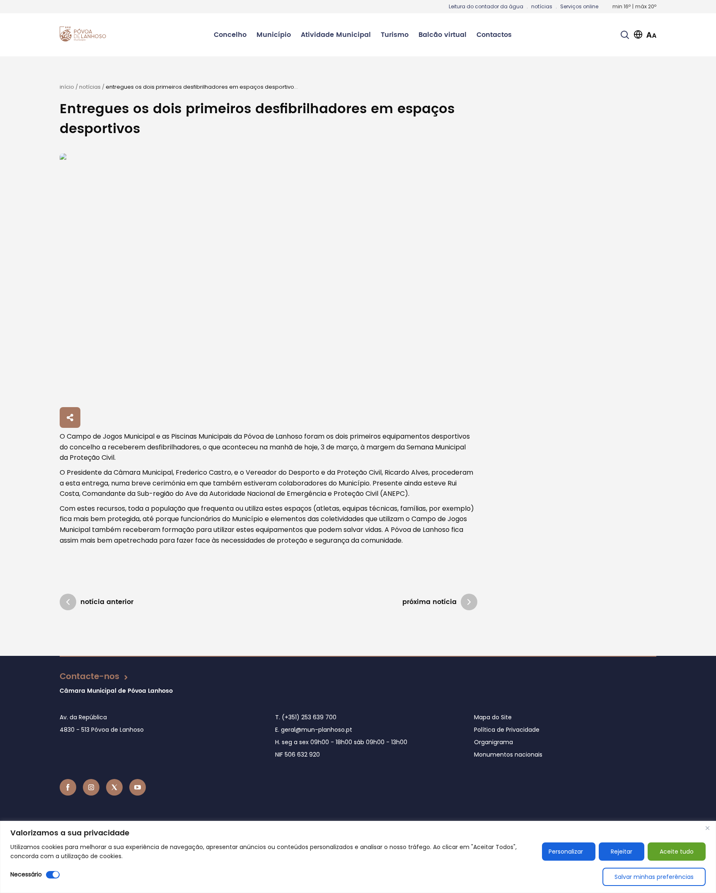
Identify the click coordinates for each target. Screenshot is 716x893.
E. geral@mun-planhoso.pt (313, 730)
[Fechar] (707, 828)
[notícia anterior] (68, 602)
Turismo (395, 35)
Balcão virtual (442, 35)
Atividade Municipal (336, 35)
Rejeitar (621, 851)
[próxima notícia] (469, 602)
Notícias (90, 87)
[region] (358, 857)
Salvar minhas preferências (654, 877)
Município (273, 35)
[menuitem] (230, 35)
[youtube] (137, 787)
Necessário (26, 874)
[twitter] (114, 787)
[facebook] (68, 787)
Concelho (230, 35)
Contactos (494, 35)
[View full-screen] (268, 278)
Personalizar (566, 851)
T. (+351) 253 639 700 (305, 717)
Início (67, 87)
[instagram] (91, 787)
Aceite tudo (677, 851)
